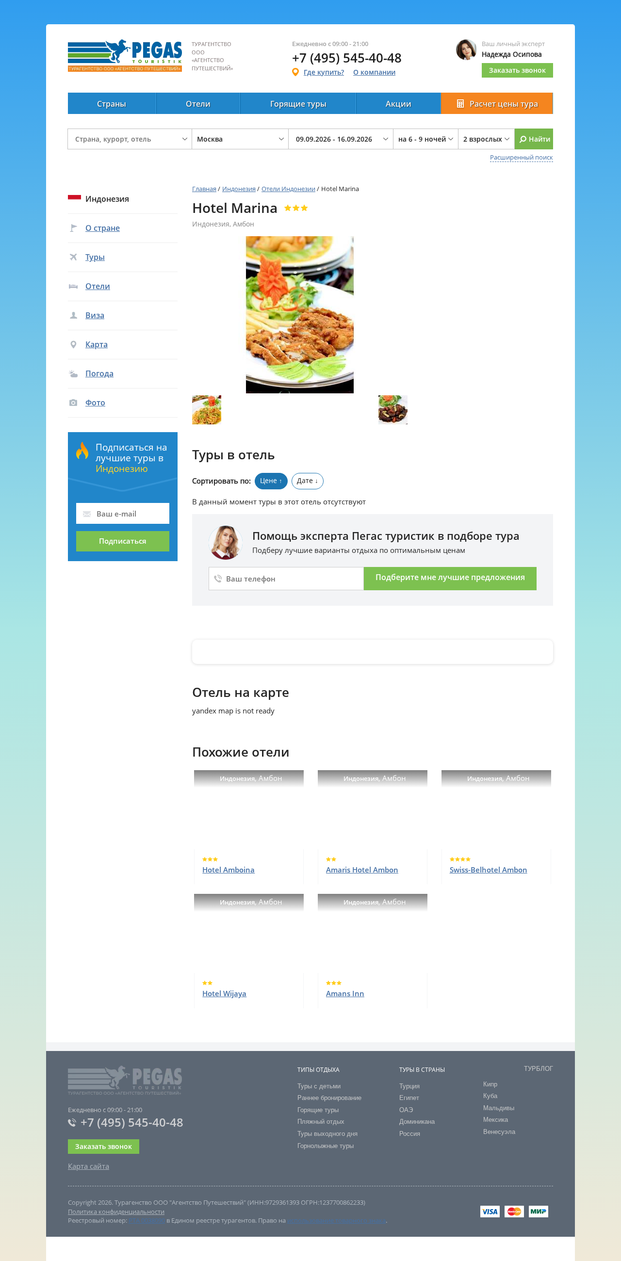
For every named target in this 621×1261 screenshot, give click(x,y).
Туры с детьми (319, 1086)
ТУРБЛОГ (538, 1068)
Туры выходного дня (327, 1133)
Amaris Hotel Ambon (362, 869)
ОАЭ (406, 1110)
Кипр (490, 1084)
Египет (409, 1097)
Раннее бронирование (329, 1097)
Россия (409, 1133)
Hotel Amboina (228, 869)
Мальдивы (498, 1108)
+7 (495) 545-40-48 (132, 1122)
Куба (490, 1095)
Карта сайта (88, 1166)
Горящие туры (298, 103)
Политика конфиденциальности (116, 1211)
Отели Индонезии (288, 188)
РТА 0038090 (147, 1220)
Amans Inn (345, 993)
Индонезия (239, 188)
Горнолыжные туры (325, 1145)
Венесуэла (499, 1131)
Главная (204, 188)
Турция (409, 1086)
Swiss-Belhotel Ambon (488, 869)
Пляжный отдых (320, 1121)
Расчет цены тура (504, 103)
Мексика (495, 1119)
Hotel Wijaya (224, 993)
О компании (374, 72)
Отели (198, 103)
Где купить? (324, 72)
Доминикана (417, 1121)
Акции (398, 103)
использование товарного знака (336, 1220)
